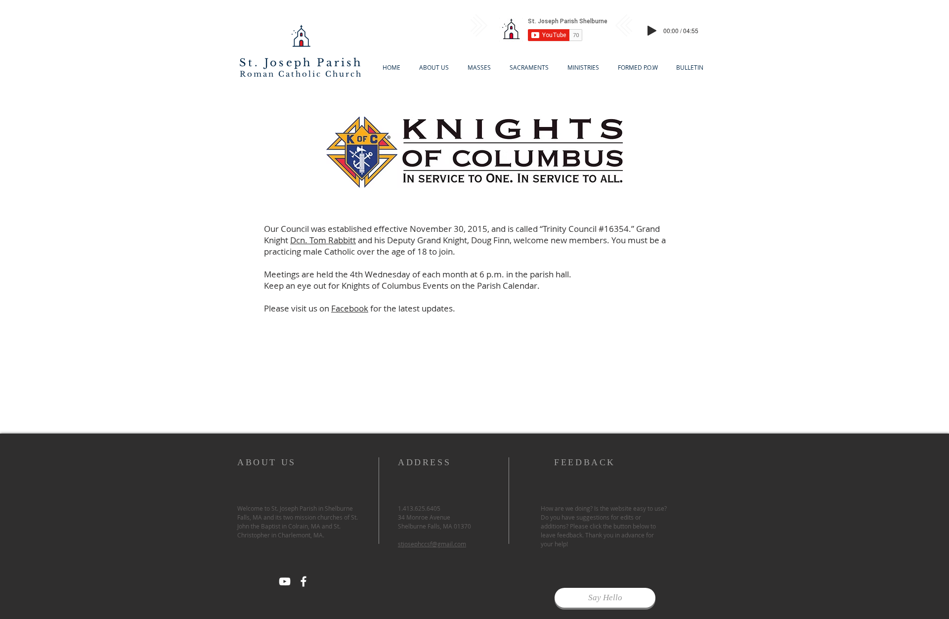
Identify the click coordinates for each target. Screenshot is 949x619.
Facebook (349, 308)
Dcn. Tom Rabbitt (323, 240)
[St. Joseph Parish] (303, 581)
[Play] (651, 31)
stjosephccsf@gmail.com (432, 544)
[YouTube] (285, 581)
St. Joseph (275, 62)
